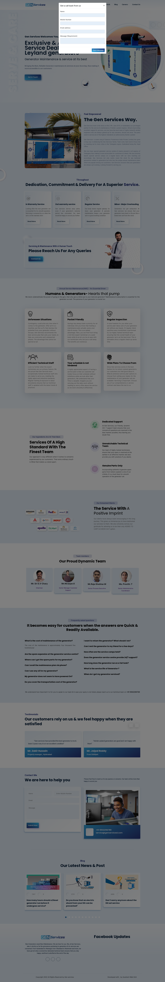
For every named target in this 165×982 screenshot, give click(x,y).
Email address (65, 28)
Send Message (98, 50)
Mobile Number (65, 20)
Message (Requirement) (68, 36)
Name (62, 11)
